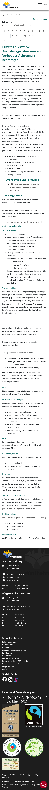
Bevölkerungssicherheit (10, 658)
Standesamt (6, 656)
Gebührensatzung (9, 445)
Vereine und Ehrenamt (10, 664)
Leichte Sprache (8, 784)
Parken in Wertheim (15, 661)
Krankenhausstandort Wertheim (14, 650)
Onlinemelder (7, 645)
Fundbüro (5, 648)
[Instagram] (10, 679)
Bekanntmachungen (9, 642)
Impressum (17, 782)
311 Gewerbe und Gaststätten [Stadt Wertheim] (22, 222)
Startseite (10, 15)
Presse (4, 669)
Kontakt (32, 784)
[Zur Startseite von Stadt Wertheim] (10, 5)
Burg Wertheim (8, 667)
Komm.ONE (6, 778)
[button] (42, 4)
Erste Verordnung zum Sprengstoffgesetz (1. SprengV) (24, 518)
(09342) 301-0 (13, 577)
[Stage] (16, 680)
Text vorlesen (41, 19)
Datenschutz (6, 782)
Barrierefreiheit (28, 782)
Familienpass (7, 653)
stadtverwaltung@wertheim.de (18, 574)
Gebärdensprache (21, 784)
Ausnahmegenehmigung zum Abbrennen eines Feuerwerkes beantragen (25, 187)
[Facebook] (4, 679)
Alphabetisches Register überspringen (17, 25)
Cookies (5, 787)
